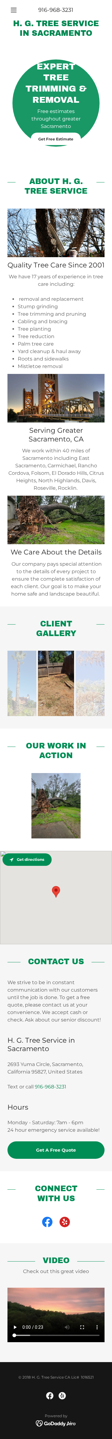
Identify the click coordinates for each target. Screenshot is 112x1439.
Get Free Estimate (55, 139)
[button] (14, 10)
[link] (56, 28)
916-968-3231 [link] (55, 10)
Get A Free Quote (56, 1150)
